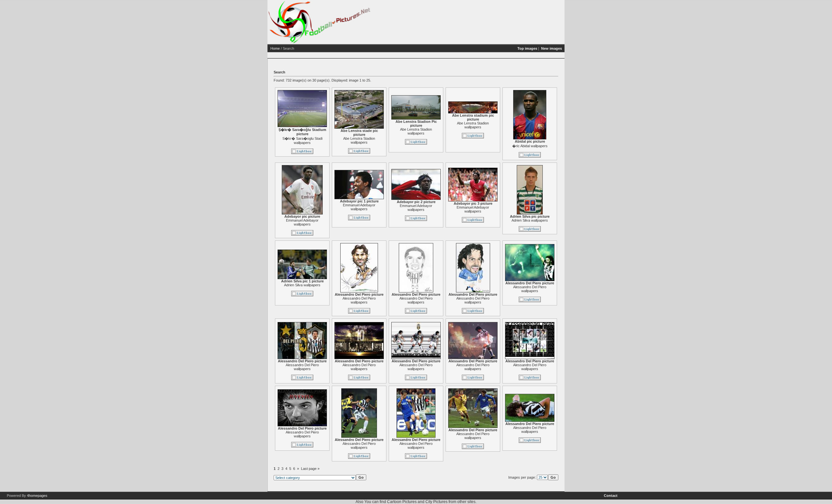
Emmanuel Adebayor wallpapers (302, 222)
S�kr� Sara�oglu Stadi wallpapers (302, 140)
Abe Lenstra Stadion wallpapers (359, 140)
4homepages (37, 496)
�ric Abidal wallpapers (530, 146)
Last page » (310, 469)
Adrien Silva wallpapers (530, 220)
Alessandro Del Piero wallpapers (359, 300)
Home (275, 48)
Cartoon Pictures (402, 501)
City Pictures (436, 501)
